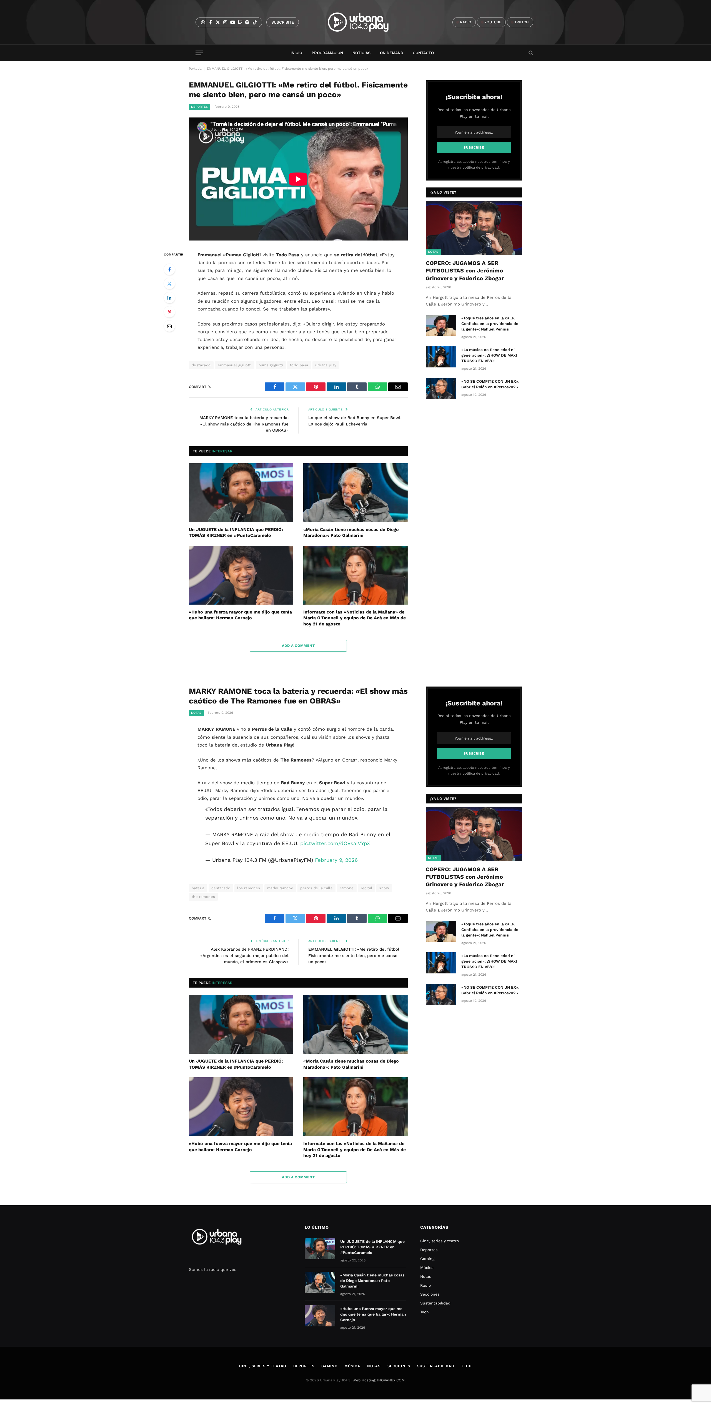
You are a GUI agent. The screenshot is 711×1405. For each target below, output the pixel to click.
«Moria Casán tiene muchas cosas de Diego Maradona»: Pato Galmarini (351, 532)
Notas (433, 252)
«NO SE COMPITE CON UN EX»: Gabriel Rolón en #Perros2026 (490, 384)
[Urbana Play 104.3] (364, 22)
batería (198, 888)
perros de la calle (316, 888)
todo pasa (299, 365)
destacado (201, 365)
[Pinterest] (169, 311)
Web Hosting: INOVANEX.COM (378, 1380)
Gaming (427, 1258)
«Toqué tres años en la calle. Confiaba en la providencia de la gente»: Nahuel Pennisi (489, 323)
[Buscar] (530, 53)
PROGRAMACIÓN (327, 53)
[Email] (169, 326)
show (384, 888)
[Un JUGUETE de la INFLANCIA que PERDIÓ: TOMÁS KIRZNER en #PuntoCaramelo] (241, 492)
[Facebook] (169, 269)
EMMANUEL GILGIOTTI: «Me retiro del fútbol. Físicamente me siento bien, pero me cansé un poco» (354, 955)
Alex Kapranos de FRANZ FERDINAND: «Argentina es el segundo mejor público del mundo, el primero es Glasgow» (244, 955)
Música (427, 1267)
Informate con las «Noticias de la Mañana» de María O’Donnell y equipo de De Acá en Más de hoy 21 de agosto (354, 618)
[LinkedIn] (169, 297)
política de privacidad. (481, 167)
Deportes (199, 107)
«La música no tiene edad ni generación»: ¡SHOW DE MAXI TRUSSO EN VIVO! (489, 355)
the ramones (203, 897)
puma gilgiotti (271, 365)
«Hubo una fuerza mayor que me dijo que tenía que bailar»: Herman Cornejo (240, 615)
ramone (347, 888)
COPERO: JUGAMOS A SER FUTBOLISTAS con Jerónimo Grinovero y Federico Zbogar (465, 270)
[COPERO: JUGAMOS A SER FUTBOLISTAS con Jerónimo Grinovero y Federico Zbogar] (474, 228)
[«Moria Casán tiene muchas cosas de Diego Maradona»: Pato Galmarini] (355, 492)
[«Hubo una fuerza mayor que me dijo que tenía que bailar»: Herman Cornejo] (241, 575)
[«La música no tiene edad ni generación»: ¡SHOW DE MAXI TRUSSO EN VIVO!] (441, 356)
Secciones (429, 1294)
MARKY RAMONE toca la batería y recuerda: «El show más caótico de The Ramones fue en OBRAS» (244, 424)
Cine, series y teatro (439, 1241)
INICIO (296, 53)
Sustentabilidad (435, 1303)
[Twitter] (169, 283)
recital (366, 888)
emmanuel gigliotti (235, 365)
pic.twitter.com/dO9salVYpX (335, 843)
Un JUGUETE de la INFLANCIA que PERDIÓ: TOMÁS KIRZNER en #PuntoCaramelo (236, 532)
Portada (195, 69)
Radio (425, 1285)
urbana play (326, 365)
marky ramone (280, 888)
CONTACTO (423, 53)
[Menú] (199, 53)
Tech (424, 1312)
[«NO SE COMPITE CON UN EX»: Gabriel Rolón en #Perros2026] (441, 388)
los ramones (248, 888)
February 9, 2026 (336, 860)
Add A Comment (298, 645)
